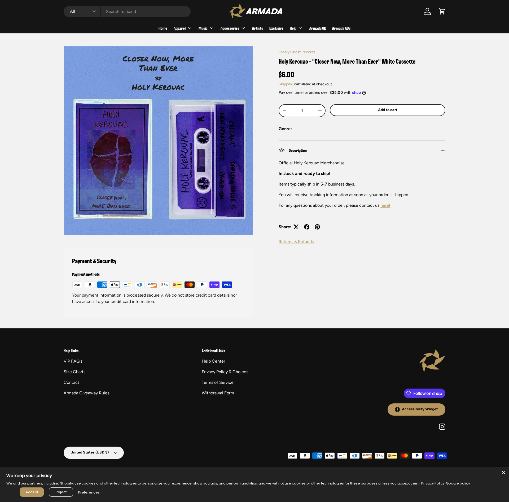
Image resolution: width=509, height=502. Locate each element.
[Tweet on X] (296, 227)
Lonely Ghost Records (297, 52)
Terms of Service (218, 382)
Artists (257, 28)
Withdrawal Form (218, 392)
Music (203, 28)
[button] (442, 11)
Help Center (213, 361)
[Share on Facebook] (306, 227)
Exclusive (276, 28)
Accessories (230, 28)
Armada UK (317, 28)
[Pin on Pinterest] (317, 227)
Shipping (286, 84)
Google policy (458, 483)
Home (163, 28)
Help (293, 28)
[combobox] (127, 11)
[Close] (503, 472)
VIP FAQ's (73, 361)
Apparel (180, 28)
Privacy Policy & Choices (225, 371)
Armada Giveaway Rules (86, 392)
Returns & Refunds (296, 241)
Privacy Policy (433, 483)
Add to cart (387, 110)
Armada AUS (341, 28)
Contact (71, 382)
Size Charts (74, 371)
